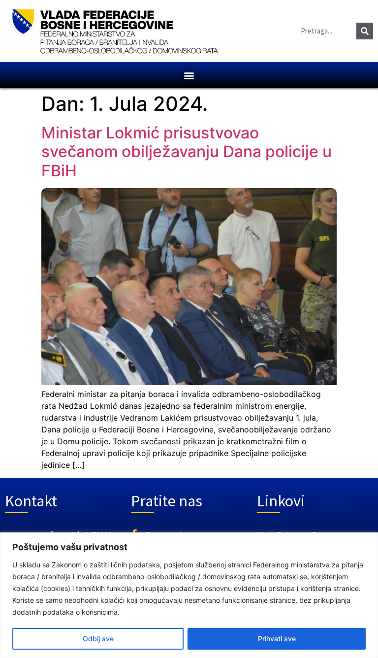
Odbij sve (98, 638)
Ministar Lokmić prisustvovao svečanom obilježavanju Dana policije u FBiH (186, 151)
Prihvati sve (277, 638)
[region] (189, 595)
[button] (189, 75)
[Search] (364, 31)
